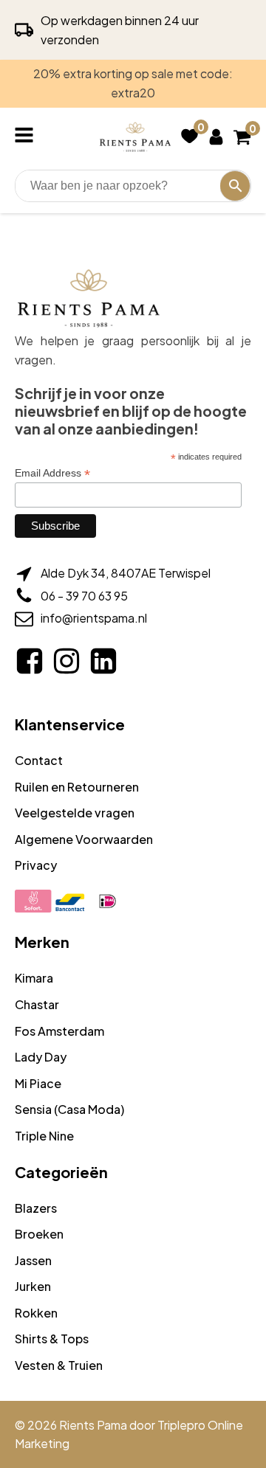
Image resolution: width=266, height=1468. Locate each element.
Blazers (36, 1208)
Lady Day (40, 1056)
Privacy (36, 865)
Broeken (39, 1234)
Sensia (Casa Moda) (69, 1109)
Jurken (33, 1286)
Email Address (52, 473)
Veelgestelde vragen (74, 812)
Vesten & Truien (59, 1365)
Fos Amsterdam (59, 1031)
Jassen (33, 1260)
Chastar (37, 1004)
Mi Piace (38, 1083)
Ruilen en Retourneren (77, 786)
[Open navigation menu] (27, 136)
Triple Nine (44, 1135)
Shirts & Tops (52, 1338)
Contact (39, 760)
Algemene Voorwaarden (84, 839)
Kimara (34, 978)
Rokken (36, 1312)
